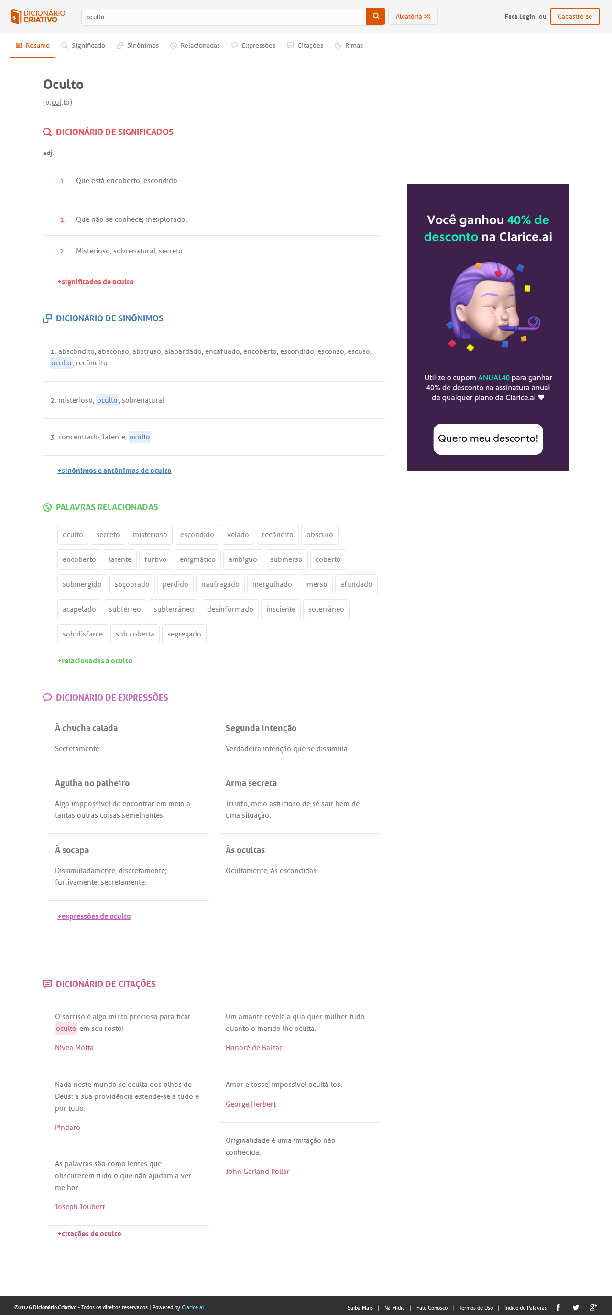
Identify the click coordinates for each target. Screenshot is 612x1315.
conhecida (242, 1152)
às (274, 871)
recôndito (92, 363)
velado (238, 534)
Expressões (257, 46)
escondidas (298, 871)
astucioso (284, 804)
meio (176, 804)
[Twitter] (576, 1308)
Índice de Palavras (525, 1307)
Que (82, 181)
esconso (330, 351)
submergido (82, 584)
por (60, 1108)
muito (118, 1016)
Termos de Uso (476, 1307)
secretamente (123, 882)
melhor (66, 1188)
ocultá (318, 1084)
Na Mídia (394, 1307)
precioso (144, 1016)
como (117, 1164)
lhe (288, 1028)
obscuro (319, 534)
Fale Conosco (432, 1307)
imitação (307, 1140)
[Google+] (594, 1308)
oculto (61, 363)
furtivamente (76, 882)
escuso (359, 351)
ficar (183, 1016)
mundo (105, 1084)
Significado (87, 46)
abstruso (146, 351)
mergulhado (272, 584)
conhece (128, 219)
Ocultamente (246, 871)
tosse (259, 1084)
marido (269, 1028)
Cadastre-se (575, 16)
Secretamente (77, 749)
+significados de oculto (95, 280)
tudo (357, 1016)
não (97, 219)
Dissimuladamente (85, 871)
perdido (175, 584)
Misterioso (93, 251)
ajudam (161, 1176)
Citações (309, 46)
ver (186, 1176)
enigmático (198, 559)
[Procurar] (375, 16)
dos (156, 1084)
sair (327, 804)
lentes (137, 1164)
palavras (78, 1164)
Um (231, 1016)
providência (113, 1096)
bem (342, 804)
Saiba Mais (360, 1307)
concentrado (78, 437)
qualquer (307, 1016)
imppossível (90, 804)
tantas (65, 815)
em (161, 804)
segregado (184, 634)
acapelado (79, 609)
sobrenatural (134, 251)
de (116, 804)
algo (100, 1016)
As (59, 1164)
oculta (305, 1028)
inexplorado (166, 219)
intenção (277, 749)
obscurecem (75, 1176)
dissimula (332, 749)
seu (97, 1028)
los (335, 1084)
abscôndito (76, 351)
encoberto (123, 181)
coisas (110, 815)
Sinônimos (142, 46)
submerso (286, 559)
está (98, 181)
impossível (289, 1084)
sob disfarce (83, 634)
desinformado (230, 609)
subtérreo (125, 609)
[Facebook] (558, 1308)
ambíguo (243, 559)
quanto (237, 1028)
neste (82, 1084)
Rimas (353, 46)
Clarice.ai (193, 1307)
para (167, 1016)
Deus (63, 1096)
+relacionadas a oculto (94, 660)
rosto (113, 1028)
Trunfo (237, 804)
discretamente (142, 871)
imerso (316, 584)
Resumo (37, 46)
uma (233, 815)
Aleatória (410, 16)
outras (87, 815)
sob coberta (135, 634)
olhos (173, 1084)
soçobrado (132, 584)
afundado (356, 584)
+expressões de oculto (94, 915)
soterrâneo (326, 609)
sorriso (73, 1016)
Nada (63, 1084)
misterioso (75, 400)
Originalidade (248, 1140)
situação (255, 815)
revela (275, 1016)
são (100, 1164)
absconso (113, 351)
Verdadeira (243, 749)
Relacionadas (199, 46)
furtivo (155, 559)
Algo (62, 804)
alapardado (183, 351)
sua (86, 1096)
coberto (328, 559)
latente (114, 437)
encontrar (138, 804)
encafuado (222, 351)
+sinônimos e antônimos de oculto (114, 469)
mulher (336, 1016)
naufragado (220, 584)
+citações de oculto (89, 1232)
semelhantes (142, 815)
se (109, 219)
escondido (160, 181)
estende (148, 1096)
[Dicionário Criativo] (38, 16)
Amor (234, 1084)
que (299, 749)
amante (251, 1016)
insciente (280, 609)
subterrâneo (174, 609)
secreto (171, 251)
